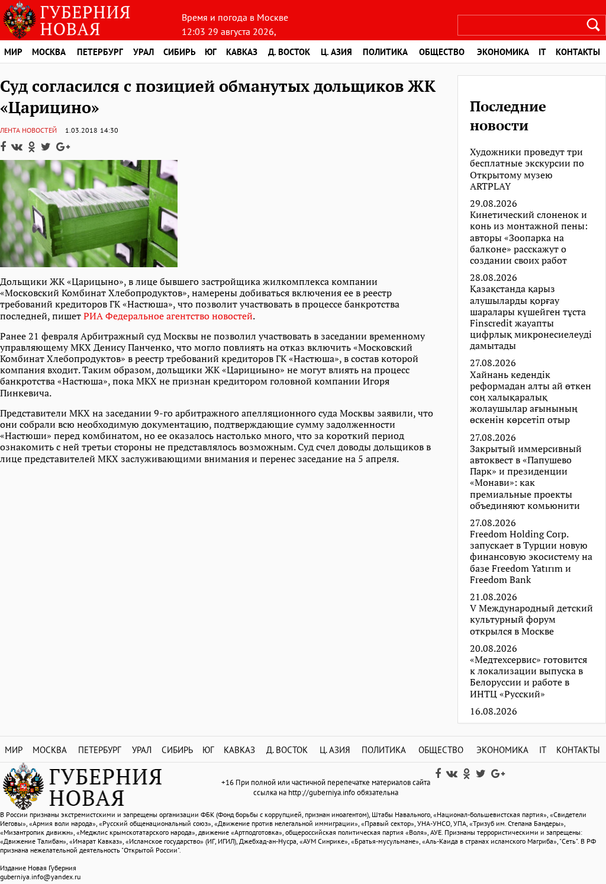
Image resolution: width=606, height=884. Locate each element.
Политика (385, 51)
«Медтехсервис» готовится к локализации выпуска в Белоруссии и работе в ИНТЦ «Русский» (528, 677)
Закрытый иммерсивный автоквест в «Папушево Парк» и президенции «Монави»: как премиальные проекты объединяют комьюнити (526, 477)
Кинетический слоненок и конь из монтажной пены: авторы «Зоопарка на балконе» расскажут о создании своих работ (529, 237)
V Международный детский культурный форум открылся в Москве (531, 620)
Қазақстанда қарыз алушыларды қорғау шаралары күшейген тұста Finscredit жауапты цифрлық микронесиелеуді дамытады (531, 317)
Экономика (503, 51)
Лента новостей (28, 130)
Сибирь (179, 51)
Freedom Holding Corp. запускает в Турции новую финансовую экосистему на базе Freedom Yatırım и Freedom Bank (531, 557)
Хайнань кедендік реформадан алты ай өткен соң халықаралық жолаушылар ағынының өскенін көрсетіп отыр (530, 397)
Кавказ (241, 51)
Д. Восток (289, 51)
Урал (143, 51)
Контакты (578, 749)
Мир (13, 51)
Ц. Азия (336, 51)
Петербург (100, 51)
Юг (211, 51)
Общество (442, 51)
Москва (49, 51)
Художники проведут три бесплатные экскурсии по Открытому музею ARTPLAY (527, 169)
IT (542, 51)
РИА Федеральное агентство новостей (168, 315)
